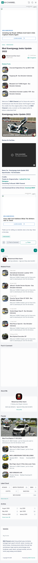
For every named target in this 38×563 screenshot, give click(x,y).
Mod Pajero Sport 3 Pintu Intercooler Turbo (22, 464)
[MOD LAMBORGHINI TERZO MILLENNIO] (5, 460)
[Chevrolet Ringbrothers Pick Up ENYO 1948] (5, 72)
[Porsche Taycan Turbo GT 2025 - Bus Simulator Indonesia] (5, 301)
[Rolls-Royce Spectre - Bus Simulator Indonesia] (5, 326)
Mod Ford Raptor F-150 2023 (12, 438)
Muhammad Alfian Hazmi (15, 258)
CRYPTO (8, 491)
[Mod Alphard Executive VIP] (5, 339)
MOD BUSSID (7, 236)
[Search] (32, 2)
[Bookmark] (4, 243)
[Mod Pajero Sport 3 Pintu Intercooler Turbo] (5, 469)
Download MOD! (30, 188)
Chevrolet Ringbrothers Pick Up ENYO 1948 (21, 68)
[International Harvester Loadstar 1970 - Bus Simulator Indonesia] (5, 96)
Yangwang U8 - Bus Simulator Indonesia (20, 76)
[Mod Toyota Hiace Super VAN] (5, 451)
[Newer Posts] (35, 250)
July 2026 (22, 508)
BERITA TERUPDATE (18, 487)
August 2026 (5, 508)
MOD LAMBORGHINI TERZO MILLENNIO (21, 455)
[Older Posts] (2, 250)
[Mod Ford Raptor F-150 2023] (19, 436)
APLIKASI (4, 487)
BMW (31, 487)
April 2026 (23, 511)
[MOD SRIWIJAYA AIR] (5, 477)
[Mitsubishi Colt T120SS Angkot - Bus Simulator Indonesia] (5, 88)
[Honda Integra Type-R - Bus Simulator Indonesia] (5, 314)
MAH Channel (8, 2)
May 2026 (5, 511)
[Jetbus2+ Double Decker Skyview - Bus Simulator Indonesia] (5, 288)
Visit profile (19, 409)
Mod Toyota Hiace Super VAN (18, 447)
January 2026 (23, 514)
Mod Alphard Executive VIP (18, 336)
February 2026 (6, 514)
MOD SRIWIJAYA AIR (16, 472)
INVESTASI (26, 491)
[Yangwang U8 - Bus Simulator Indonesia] (5, 80)
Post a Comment (13, 242)
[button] (32, 58)
